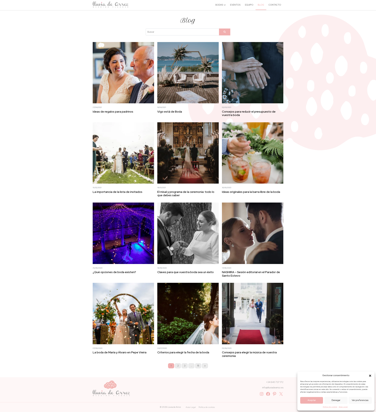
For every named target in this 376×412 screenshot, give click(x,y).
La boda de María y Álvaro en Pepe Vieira (119, 352)
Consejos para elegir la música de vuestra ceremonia (249, 354)
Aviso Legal (343, 407)
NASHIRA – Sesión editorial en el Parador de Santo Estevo (251, 273)
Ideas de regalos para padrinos (113, 111)
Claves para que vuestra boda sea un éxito (185, 272)
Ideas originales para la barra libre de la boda (251, 192)
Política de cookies (330, 407)
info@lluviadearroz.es (272, 387)
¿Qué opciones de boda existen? (114, 272)
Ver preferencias (360, 400)
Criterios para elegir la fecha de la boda (183, 352)
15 (198, 365)
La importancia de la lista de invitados (117, 192)
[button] (370, 375)
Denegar (336, 400)
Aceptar (312, 400)
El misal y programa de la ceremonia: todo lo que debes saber (185, 193)
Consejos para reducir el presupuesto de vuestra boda (249, 113)
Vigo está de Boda (169, 111)
